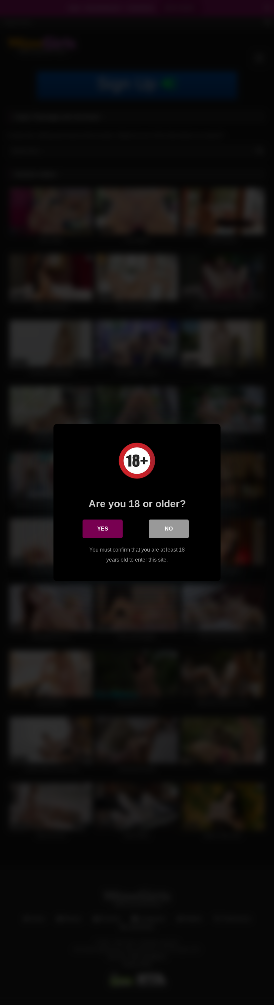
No (169, 529)
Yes (102, 529)
